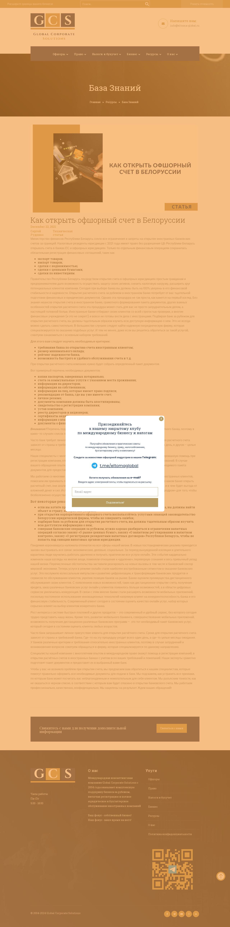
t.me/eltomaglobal (119, 465)
